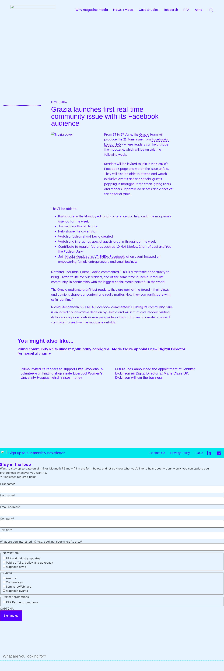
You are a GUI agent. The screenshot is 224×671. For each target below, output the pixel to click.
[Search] (3, 666)
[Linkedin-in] (209, 453)
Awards (11, 578)
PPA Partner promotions (22, 602)
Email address (10, 507)
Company (7, 518)
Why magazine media (91, 10)
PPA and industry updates (23, 558)
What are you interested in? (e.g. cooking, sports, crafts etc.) (41, 541)
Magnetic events (17, 590)
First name (7, 483)
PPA (186, 10)
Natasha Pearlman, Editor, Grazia (76, 272)
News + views (123, 10)
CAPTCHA (7, 608)
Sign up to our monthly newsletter (36, 453)
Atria (198, 10)
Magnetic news (16, 566)
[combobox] (112, 656)
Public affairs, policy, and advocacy (29, 562)
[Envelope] (218, 453)
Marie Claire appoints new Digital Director (148, 349)
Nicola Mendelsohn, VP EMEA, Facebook (95, 257)
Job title (6, 530)
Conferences (14, 582)
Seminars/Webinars (18, 586)
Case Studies (149, 10)
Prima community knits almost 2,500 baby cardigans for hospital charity (64, 351)
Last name (7, 495)
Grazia (144, 134)
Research (171, 10)
